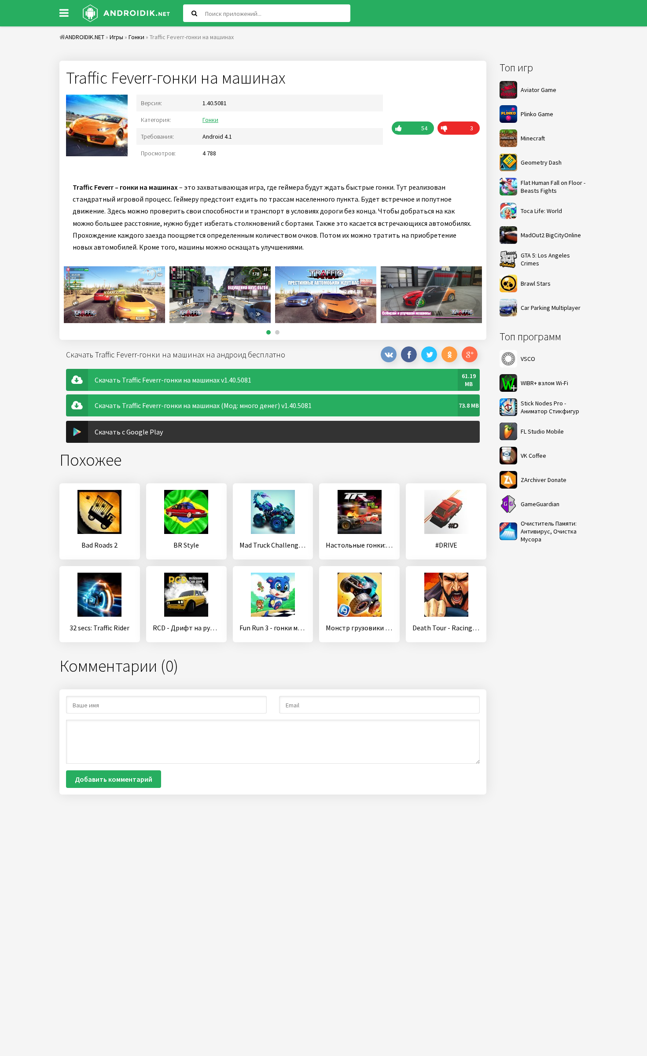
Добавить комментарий (113, 779)
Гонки (210, 120)
